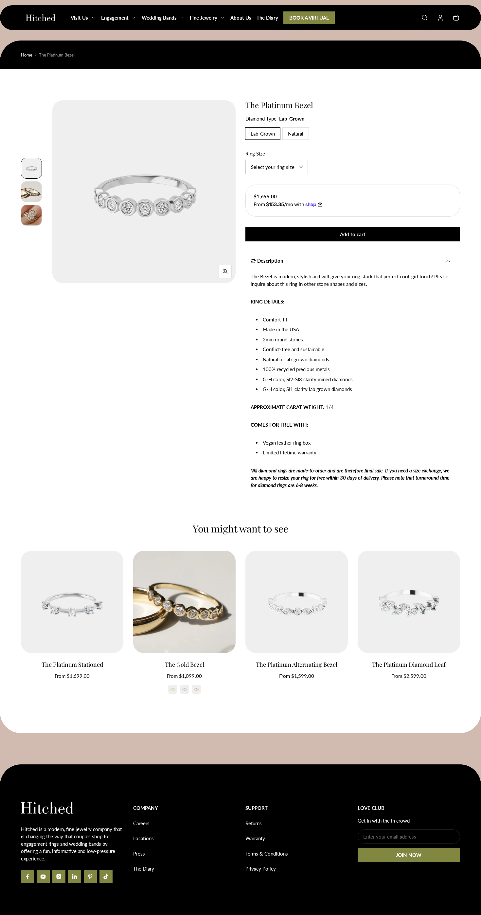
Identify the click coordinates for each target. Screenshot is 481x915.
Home (26, 54)
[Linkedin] (74, 876)
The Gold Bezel (184, 664)
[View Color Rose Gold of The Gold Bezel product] (196, 689)
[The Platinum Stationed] (72, 602)
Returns (253, 823)
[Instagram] (58, 876)
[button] (425, 17)
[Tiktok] (106, 876)
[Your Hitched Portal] (440, 17)
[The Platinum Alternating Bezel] (296, 602)
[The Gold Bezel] (184, 602)
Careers (141, 823)
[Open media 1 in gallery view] (31, 168)
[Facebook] (27, 876)
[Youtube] (43, 876)
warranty (307, 452)
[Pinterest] (90, 876)
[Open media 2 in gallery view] (31, 191)
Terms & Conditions (266, 854)
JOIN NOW (408, 855)
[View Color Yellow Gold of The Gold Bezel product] (172, 689)
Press (139, 854)
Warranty (255, 838)
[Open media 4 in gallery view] (31, 215)
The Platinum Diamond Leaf (409, 664)
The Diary (143, 869)
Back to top (40, 774)
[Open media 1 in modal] (144, 191)
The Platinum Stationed (72, 664)
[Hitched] (40, 17)
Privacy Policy (260, 869)
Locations (143, 838)
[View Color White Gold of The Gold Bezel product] (184, 689)
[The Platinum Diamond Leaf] (409, 602)
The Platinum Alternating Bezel (296, 664)
